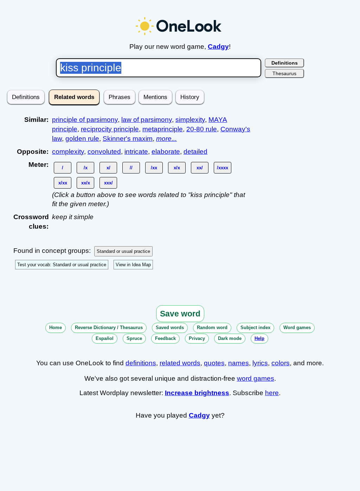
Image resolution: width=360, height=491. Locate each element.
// (131, 167)
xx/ (200, 167)
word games (255, 378)
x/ (108, 167)
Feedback (165, 338)
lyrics (260, 363)
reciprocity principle (110, 129)
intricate (136, 151)
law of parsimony (146, 119)
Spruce (134, 338)
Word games (297, 327)
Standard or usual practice (123, 251)
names (238, 363)
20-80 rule (201, 129)
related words (180, 363)
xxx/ (108, 182)
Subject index (255, 327)
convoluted (104, 151)
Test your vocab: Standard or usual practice (61, 264)
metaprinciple (162, 129)
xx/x (85, 182)
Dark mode (230, 338)
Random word (212, 327)
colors (280, 363)
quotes (214, 363)
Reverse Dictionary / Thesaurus (109, 327)
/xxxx (222, 167)
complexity (68, 151)
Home (55, 327)
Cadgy (218, 46)
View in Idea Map (133, 264)
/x (86, 167)
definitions (141, 363)
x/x (177, 167)
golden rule (82, 138)
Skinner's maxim (128, 138)
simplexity (190, 119)
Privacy (197, 338)
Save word (180, 313)
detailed (195, 151)
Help (259, 338)
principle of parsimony (85, 119)
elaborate (166, 151)
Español (105, 338)
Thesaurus (284, 73)
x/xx (62, 182)
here (272, 393)
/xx (154, 167)
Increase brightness (197, 393)
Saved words (170, 327)
